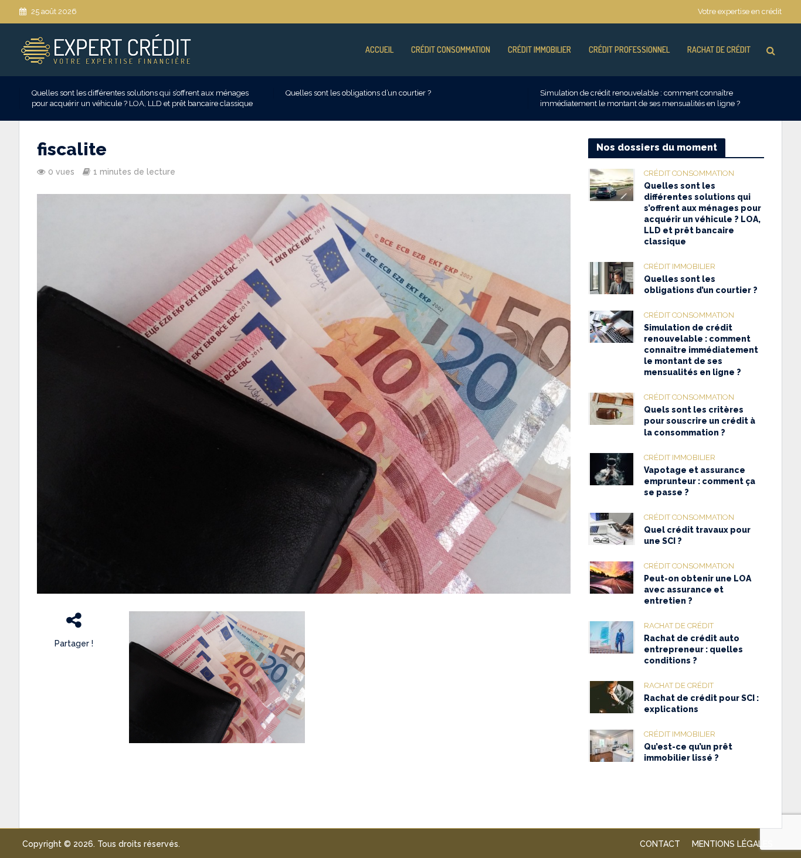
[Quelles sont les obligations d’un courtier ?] (611, 278)
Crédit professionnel (629, 50)
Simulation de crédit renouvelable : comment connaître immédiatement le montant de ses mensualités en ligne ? (640, 98)
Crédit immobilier (539, 50)
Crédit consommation (450, 50)
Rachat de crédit (719, 50)
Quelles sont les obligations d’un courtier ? (358, 92)
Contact (660, 844)
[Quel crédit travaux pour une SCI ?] (611, 528)
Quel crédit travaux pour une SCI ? (697, 535)
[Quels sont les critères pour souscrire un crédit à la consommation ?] (611, 408)
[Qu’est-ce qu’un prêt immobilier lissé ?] (611, 745)
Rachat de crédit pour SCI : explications (701, 703)
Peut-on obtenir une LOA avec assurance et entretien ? (697, 589)
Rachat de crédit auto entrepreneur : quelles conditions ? (693, 649)
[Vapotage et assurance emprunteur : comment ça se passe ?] (611, 468)
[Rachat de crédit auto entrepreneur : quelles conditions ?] (611, 636)
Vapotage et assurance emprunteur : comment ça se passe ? (699, 481)
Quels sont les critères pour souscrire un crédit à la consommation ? (699, 421)
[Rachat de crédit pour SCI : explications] (611, 696)
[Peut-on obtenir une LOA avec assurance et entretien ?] (611, 576)
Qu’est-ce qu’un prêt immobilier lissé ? (688, 752)
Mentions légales (732, 844)
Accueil (379, 50)
